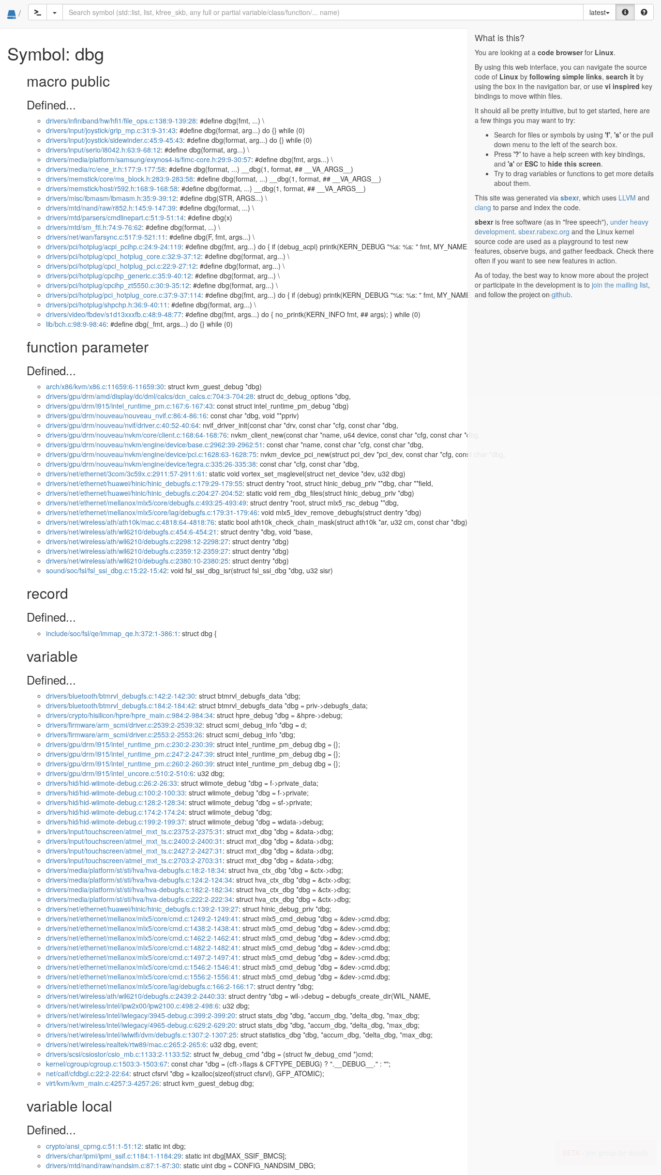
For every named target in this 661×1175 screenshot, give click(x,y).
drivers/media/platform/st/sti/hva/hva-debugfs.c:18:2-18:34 (135, 870)
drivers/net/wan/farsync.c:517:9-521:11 (105, 237)
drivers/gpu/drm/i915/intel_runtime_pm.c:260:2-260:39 (129, 763)
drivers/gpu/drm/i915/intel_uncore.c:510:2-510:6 (120, 773)
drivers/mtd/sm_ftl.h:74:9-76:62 (94, 227)
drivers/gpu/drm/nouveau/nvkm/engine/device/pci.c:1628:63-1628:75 (151, 454)
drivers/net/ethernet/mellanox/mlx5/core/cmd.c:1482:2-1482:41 (142, 947)
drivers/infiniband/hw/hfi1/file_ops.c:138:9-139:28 (121, 120)
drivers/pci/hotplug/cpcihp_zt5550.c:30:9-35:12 (117, 285)
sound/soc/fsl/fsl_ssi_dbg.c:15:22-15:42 (106, 570)
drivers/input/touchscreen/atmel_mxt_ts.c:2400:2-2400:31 (134, 841)
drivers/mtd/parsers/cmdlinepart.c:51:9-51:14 (115, 217)
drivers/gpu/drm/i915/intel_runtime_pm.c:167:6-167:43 (129, 406)
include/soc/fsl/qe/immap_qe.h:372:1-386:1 (112, 633)
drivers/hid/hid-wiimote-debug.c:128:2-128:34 (115, 802)
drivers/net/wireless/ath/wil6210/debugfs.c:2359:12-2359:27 (137, 551)
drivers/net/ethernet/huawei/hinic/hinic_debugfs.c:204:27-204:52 (144, 493)
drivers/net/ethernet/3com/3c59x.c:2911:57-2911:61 (125, 473)
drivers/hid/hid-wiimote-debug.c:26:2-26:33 (111, 783)
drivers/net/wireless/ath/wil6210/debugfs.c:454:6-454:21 (131, 531)
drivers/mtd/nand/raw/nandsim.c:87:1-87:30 (113, 1165)
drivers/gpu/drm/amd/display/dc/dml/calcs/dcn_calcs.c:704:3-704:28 (150, 396)
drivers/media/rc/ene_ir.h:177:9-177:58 (105, 169)
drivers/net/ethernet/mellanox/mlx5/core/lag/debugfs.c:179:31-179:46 (151, 512)
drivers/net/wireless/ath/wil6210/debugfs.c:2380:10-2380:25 (137, 560)
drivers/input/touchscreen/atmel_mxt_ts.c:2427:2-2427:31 (134, 850)
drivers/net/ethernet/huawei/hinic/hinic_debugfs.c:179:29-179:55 (144, 483)
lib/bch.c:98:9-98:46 (76, 324)
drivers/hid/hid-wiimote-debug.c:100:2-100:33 (115, 792)
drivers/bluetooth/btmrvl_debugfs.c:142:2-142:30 (120, 696)
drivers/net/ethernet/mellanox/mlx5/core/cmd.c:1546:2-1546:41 (142, 967)
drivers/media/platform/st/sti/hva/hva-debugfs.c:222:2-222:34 (139, 899)
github (561, 294)
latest (597, 12)
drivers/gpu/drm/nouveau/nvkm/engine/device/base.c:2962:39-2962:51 (154, 444)
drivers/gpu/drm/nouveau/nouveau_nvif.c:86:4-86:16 (126, 415)
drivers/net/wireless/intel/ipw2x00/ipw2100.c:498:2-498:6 (132, 1005)
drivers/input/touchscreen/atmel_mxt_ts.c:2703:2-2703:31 (134, 860)
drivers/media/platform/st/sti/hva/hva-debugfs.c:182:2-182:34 (139, 889)
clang (483, 207)
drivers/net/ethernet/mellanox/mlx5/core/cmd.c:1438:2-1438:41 (142, 928)
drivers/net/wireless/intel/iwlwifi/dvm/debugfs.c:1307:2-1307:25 (141, 1034)
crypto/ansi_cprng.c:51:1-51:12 (93, 1146)
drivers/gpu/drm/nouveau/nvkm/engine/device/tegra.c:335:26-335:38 (151, 464)
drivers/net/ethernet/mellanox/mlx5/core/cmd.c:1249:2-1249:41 (142, 918)
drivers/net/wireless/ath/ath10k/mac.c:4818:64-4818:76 (130, 522)
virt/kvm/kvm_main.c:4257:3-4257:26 (102, 1083)
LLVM (627, 197)
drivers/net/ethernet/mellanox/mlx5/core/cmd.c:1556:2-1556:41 (142, 976)
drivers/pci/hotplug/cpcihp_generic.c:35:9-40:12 (118, 275)
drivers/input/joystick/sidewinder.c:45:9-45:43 (114, 140)
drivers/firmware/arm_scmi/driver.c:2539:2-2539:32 (124, 725)
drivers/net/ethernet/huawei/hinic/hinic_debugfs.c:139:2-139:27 (142, 909)
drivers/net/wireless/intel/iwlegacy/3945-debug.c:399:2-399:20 (140, 1015)
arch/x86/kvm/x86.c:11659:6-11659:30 (105, 386)
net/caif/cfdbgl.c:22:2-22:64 (87, 1073)
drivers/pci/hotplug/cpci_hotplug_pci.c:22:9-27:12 (121, 266)
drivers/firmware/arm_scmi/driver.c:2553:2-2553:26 (124, 734)
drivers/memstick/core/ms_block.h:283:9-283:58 (119, 178)
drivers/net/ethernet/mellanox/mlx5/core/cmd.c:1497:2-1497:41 (142, 957)
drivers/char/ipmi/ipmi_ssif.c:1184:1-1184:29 (113, 1155)
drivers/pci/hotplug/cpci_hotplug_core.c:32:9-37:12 (123, 256)
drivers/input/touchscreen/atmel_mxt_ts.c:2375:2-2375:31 (134, 831)
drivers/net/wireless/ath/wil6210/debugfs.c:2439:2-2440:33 (135, 996)
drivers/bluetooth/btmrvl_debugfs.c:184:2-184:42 (120, 705)
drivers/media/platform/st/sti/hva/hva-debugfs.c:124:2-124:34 (139, 880)
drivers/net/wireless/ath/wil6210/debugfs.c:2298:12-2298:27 (137, 541)
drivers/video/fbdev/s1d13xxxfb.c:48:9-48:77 (113, 314)
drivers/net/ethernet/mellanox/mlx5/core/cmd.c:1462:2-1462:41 (142, 938)
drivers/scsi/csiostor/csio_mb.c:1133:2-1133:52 (118, 1054)
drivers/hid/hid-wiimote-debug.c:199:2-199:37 (115, 821)
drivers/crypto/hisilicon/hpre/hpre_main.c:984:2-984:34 (129, 715)
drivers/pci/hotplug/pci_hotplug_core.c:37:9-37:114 (123, 295)
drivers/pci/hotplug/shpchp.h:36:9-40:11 (106, 304)
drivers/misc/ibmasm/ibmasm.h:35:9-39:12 (111, 198)
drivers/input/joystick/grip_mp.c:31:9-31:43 (111, 130)
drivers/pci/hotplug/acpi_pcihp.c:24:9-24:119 (113, 246)
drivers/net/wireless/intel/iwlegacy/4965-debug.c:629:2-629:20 (140, 1025)
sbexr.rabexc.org (544, 231)
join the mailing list (620, 285)
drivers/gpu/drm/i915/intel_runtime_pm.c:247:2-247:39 (129, 754)
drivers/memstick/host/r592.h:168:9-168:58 (112, 188)
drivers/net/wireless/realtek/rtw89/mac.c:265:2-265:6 (126, 1044)
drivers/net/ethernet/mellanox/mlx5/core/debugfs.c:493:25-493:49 (146, 502)
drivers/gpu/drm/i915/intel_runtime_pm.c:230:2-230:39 (129, 744)
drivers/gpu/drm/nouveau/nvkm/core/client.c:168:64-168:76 (136, 435)
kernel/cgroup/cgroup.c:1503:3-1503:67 (106, 1063)
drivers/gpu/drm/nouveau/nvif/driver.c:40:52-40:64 (122, 425)
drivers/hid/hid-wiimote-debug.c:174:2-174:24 (115, 812)
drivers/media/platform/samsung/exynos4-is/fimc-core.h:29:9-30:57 (148, 159)
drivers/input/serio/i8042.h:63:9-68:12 (103, 149)
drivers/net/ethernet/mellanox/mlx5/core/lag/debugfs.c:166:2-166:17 (150, 986)
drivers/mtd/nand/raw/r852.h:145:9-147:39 (111, 208)
